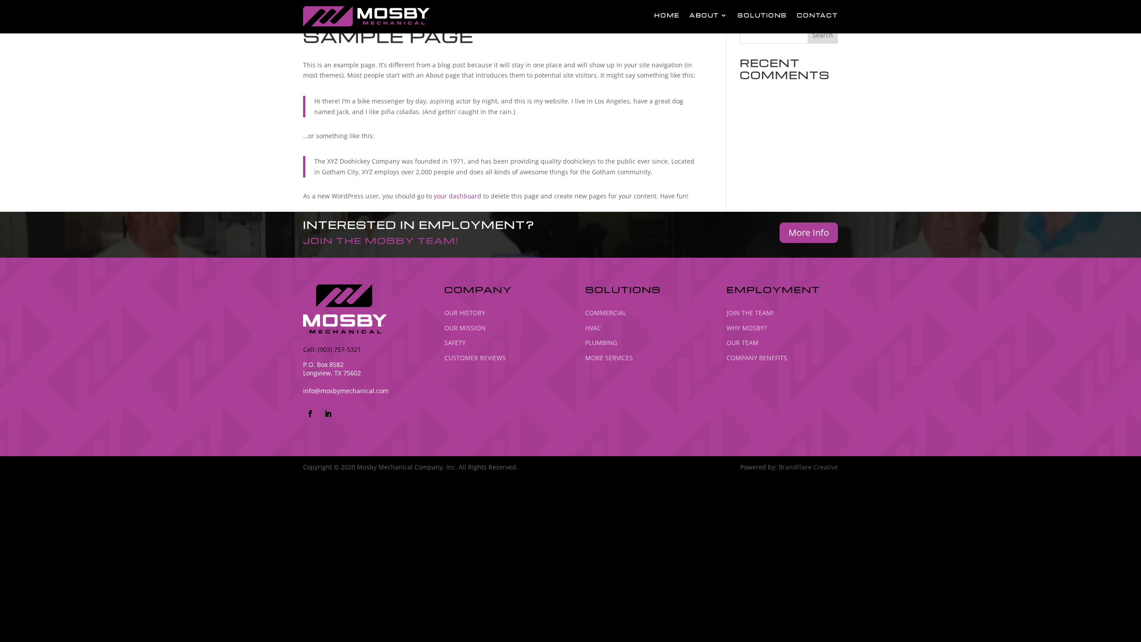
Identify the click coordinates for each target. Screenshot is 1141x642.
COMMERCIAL (605, 313)
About (704, 15)
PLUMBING (601, 342)
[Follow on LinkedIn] (328, 414)
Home (667, 15)
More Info (808, 232)
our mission (465, 328)
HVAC (593, 328)
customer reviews (475, 358)
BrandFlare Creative (808, 467)
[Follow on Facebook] (310, 414)
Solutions (762, 15)
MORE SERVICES (609, 358)
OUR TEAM (742, 342)
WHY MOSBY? (746, 328)
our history (464, 313)
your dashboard (457, 196)
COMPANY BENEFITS (756, 358)
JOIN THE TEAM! (750, 313)
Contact (817, 15)
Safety (455, 342)
